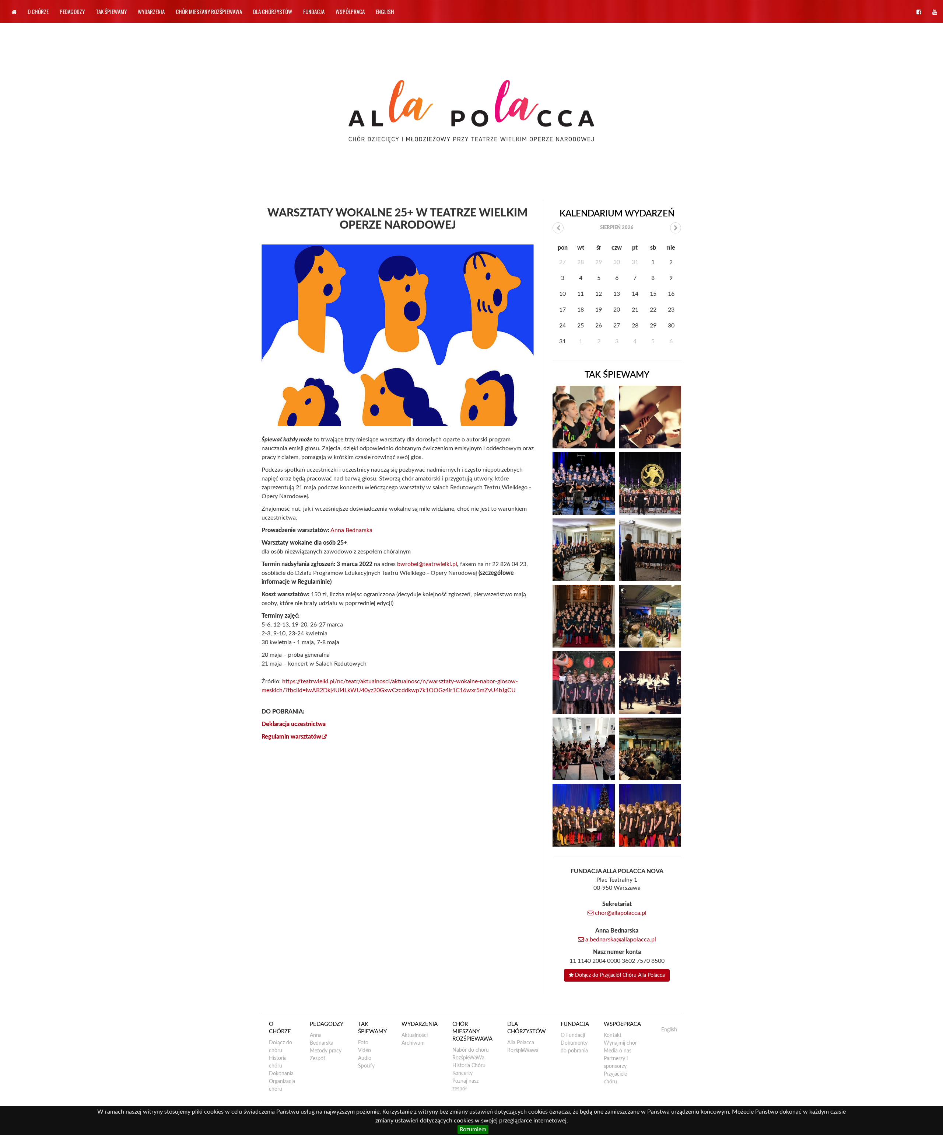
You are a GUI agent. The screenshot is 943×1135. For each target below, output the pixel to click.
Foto (363, 1042)
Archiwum (413, 1043)
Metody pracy (325, 1051)
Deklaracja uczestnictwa (294, 724)
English (385, 11)
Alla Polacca (520, 1042)
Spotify (366, 1066)
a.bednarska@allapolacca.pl (620, 940)
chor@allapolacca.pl (619, 913)
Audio (364, 1058)
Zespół (317, 1058)
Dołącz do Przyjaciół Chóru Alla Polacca (619, 975)
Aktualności (415, 1035)
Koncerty (462, 1073)
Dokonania (281, 1073)
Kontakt (612, 1035)
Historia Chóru (468, 1065)
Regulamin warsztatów (291, 737)
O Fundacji (573, 1035)
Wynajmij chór (620, 1043)
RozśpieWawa (523, 1050)
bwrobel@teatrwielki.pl (427, 564)
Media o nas (617, 1051)
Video (364, 1050)
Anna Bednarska (351, 530)
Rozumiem (473, 1129)
